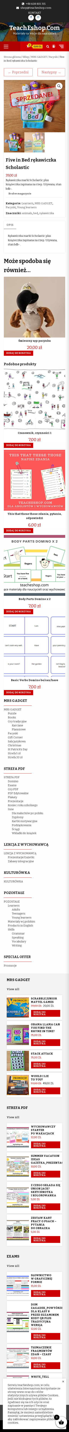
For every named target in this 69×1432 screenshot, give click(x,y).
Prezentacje (15, 801)
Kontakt (34, 12)
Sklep (26, 56)
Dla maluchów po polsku (27, 813)
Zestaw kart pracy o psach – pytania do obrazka (43, 1223)
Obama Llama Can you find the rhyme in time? (45, 1028)
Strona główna (12, 56)
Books (12, 717)
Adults (16, 909)
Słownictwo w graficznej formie (41, 1279)
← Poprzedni (18, 72)
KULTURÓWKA (13, 881)
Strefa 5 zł (14, 753)
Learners (27, 203)
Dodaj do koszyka (39, 1013)
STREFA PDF (12, 777)
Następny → (51, 72)
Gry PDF (13, 789)
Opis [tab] (10, 225)
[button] (59, 86)
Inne (11, 809)
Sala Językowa (16, 741)
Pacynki (53, 56)
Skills (11, 929)
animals (27, 213)
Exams (12, 785)
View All (13, 989)
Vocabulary (19, 941)
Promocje (10, 965)
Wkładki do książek (24, 833)
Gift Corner (15, 737)
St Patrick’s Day (17, 749)
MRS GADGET (39, 56)
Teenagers (18, 913)
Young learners (27, 207)
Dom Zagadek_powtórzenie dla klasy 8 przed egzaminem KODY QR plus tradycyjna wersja (49, 1315)
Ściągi (16, 829)
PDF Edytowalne (18, 793)
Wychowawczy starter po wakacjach (43, 1130)
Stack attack (42, 1053)
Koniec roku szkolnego (23, 805)
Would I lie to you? (40, 1078)
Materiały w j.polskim (21, 921)
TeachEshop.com (34, 28)
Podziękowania (21, 825)
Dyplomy (17, 817)
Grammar (18, 933)
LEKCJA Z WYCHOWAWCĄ (20, 853)
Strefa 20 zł (15, 757)
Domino (13, 781)
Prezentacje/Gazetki (21, 857)
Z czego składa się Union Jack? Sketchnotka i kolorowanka (45, 1190)
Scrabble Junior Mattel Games (44, 1000)
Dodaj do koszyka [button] (18, 353)
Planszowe (19, 729)
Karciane (17, 725)
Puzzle (12, 713)
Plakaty (12, 797)
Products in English (20, 925)
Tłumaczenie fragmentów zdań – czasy (41, 1351)
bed (35, 213)
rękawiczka (46, 213)
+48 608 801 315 (36, 4)
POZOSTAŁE (12, 901)
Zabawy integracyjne (21, 861)
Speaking (18, 937)
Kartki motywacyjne (24, 821)
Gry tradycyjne (17, 721)
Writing (17, 945)
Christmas (14, 745)
